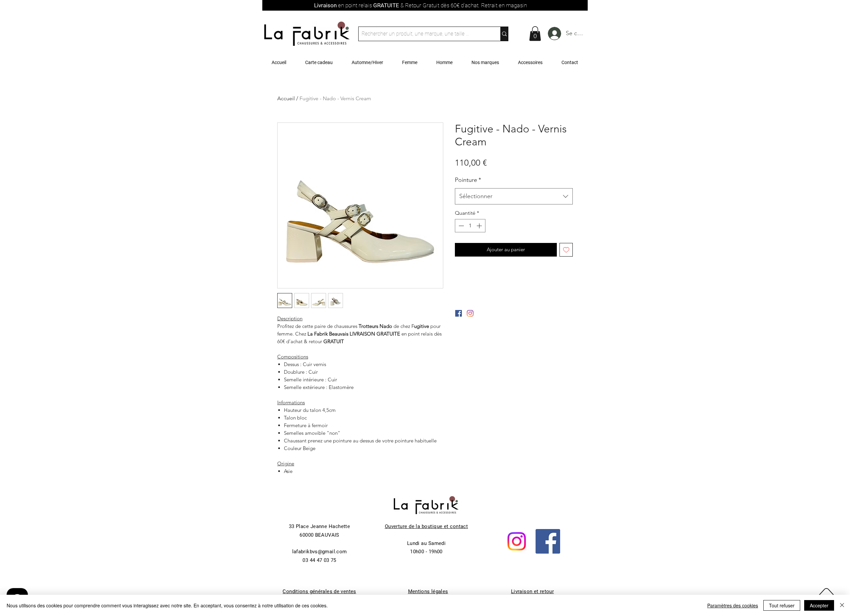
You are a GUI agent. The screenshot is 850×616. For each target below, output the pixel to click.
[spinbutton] (470, 225)
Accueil (286, 98)
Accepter (819, 605)
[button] (535, 33)
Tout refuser (782, 605)
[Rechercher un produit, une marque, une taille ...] (504, 34)
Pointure (468, 180)
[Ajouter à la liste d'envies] (566, 250)
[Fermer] (842, 605)
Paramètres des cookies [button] (732, 605)
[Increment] (479, 225)
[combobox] (514, 196)
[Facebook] (548, 541)
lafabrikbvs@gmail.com (319, 552)
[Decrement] (460, 225)
